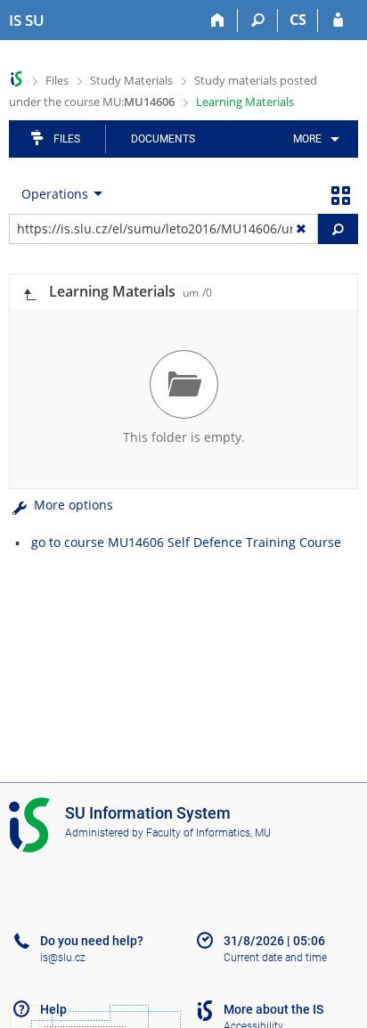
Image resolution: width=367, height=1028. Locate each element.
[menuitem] (313, 139)
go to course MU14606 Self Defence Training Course (186, 542)
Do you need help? (91, 941)
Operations (54, 193)
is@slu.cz (63, 957)
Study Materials (131, 80)
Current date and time (275, 957)
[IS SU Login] (338, 20)
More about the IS (273, 1009)
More (307, 139)
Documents (163, 139)
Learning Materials (245, 102)
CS (298, 19)
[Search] (258, 20)
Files (57, 80)
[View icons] (340, 194)
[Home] (218, 20)
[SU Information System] (16, 78)
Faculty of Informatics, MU (208, 833)
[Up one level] (29, 292)
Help (53, 1009)
